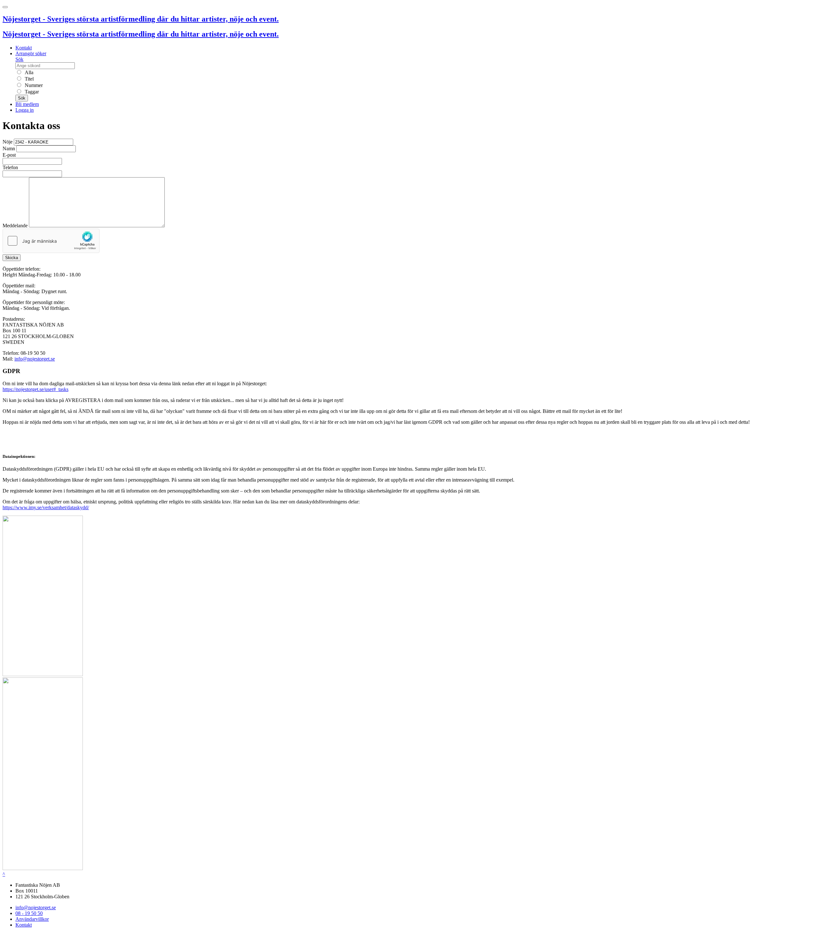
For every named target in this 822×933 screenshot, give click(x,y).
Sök (19, 59)
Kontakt (23, 47)
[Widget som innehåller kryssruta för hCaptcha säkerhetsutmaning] (51, 241)
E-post (9, 155)
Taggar (31, 91)
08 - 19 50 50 (29, 913)
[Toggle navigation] (5, 7)
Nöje (8, 141)
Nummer (33, 85)
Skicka (11, 257)
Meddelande (15, 225)
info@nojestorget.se (34, 359)
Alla (28, 72)
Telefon (10, 167)
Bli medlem (27, 104)
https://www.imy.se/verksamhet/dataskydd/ (46, 507)
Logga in (24, 110)
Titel (28, 79)
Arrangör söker (30, 53)
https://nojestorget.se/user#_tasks (35, 389)
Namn (9, 148)
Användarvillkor (32, 919)
